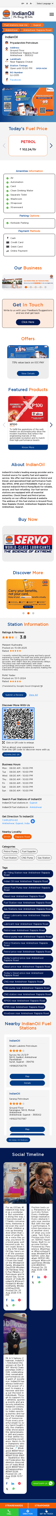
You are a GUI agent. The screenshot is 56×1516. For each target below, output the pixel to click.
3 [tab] (33, 112)
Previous (4, 146)
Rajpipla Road (22, 836)
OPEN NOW (41, 68)
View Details (28, 373)
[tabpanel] (28, 102)
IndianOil (14, 1040)
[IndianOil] (18, 14)
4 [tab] (25, 286)
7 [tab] (40, 286)
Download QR (12, 754)
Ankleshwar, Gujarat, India (16, 823)
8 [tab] (45, 286)
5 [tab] (30, 286)
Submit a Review (14, 695)
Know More (28, 447)
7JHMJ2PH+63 (10, 820)
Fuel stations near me (15, 25)
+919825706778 (18, 1066)
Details (27, 1083)
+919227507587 (17, 1119)
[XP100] (28, 409)
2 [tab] (28, 112)
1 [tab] (23, 112)
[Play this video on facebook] (15, 1184)
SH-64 (7, 836)
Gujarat (37, 25)
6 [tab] (35, 286)
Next (51, 146)
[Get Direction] (32, 823)
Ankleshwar (11, 30)
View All (33, 695)
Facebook (15, 80)
